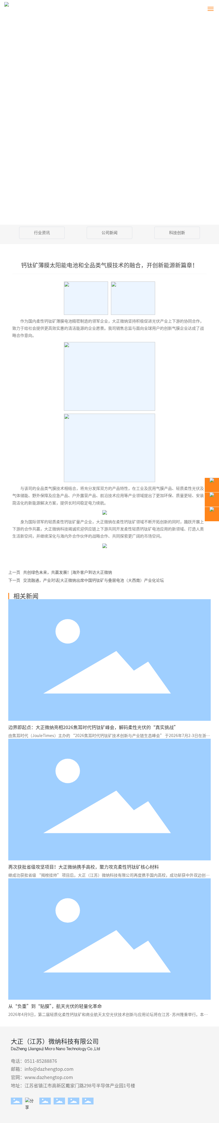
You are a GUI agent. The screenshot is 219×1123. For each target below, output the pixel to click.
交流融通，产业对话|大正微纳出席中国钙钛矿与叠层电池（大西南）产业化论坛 (93, 580)
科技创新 (177, 233)
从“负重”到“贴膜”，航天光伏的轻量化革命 (55, 1006)
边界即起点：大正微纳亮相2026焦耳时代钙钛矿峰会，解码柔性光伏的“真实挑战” (93, 727)
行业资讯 (42, 233)
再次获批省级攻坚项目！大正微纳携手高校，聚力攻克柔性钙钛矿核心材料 (83, 867)
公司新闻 (109, 233)
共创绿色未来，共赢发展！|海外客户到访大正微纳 (67, 572)
